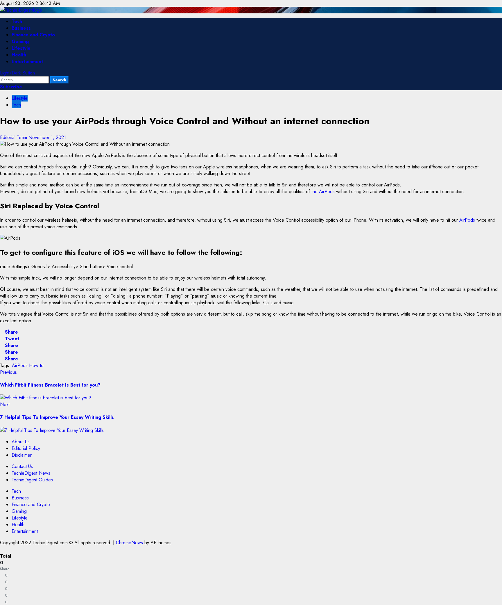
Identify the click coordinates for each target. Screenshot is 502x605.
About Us (21, 441)
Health (19, 54)
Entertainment (27, 61)
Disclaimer (22, 455)
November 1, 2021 (47, 137)
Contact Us (22, 466)
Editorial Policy (26, 448)
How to (36, 365)
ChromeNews (129, 542)
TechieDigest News (31, 473)
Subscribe (11, 86)
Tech (17, 21)
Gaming (20, 41)
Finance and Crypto (33, 34)
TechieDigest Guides (32, 479)
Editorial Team (14, 137)
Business (21, 28)
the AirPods (323, 191)
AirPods (467, 220)
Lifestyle (21, 48)
